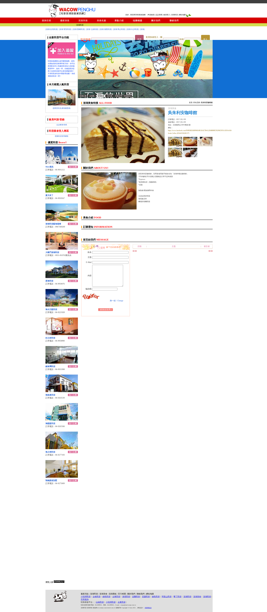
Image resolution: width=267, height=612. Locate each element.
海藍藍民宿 (50, 423)
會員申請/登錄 (57, 119)
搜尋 (139, 39)
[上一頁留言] (136, 251)
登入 (205, 39)
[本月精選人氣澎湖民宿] (62, 104)
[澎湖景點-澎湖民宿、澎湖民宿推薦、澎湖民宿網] (119, 22)
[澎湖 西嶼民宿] (78, 29)
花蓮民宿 (146, 597)
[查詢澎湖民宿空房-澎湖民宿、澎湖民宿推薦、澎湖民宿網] (46, 22)
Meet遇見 (49, 167)
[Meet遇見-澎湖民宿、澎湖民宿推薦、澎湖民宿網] (61, 163)
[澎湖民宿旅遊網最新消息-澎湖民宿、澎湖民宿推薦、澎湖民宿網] (65, 22)
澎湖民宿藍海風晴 (53, 224)
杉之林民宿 (50, 338)
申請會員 (151, 15)
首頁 (190, 102)
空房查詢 (85, 599)
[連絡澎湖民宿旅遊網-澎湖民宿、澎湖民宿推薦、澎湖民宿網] (174, 22)
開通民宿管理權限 (61, 136)
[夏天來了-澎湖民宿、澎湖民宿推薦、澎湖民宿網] (61, 192)
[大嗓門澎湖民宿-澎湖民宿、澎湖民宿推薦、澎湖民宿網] (61, 249)
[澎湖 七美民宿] (92, 29)
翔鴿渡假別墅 (51, 480)
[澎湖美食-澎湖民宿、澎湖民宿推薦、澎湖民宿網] (101, 22)
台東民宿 (116, 597)
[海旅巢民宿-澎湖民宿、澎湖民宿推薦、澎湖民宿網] (61, 391)
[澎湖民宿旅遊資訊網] (71, 17)
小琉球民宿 (86, 597)
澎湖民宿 (174, 15)
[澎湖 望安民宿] (65, 29)
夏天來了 (49, 195)
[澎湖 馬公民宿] (119, 29)
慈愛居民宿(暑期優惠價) (62, 108)
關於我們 (131, 594)
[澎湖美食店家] (175, 145)
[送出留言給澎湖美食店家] (105, 310)
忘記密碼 (159, 15)
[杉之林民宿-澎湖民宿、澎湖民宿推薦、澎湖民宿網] (61, 334)
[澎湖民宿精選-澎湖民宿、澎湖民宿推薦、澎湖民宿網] (137, 22)
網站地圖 (182, 15)
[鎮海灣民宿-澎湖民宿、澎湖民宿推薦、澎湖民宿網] (61, 363)
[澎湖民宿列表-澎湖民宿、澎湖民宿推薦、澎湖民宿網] (83, 22)
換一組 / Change (116, 301)
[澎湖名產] (190, 156)
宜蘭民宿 (136, 597)
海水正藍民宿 (51, 309)
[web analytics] (59, 582)
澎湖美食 (103, 594)
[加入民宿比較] (73, 167)
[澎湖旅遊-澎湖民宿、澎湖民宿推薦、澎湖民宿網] (62, 57)
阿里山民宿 (166, 597)
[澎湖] (142, 29)
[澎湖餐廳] (205, 145)
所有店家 (196, 102)
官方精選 (122, 594)
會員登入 (166, 15)
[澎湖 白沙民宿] (132, 29)
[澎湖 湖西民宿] (105, 29)
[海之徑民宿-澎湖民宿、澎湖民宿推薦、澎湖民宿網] (61, 448)
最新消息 (85, 594)
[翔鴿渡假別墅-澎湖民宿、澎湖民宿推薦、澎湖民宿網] (61, 477)
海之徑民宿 (50, 452)
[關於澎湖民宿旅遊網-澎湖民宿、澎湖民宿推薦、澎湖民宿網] (156, 22)
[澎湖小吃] (175, 156)
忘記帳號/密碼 (61, 125)
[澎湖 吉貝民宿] (51, 29)
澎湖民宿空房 (78, 24)
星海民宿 (49, 281)
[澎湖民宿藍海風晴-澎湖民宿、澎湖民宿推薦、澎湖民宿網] (61, 220)
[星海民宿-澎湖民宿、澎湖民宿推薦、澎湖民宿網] (61, 277)
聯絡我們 (140, 594)
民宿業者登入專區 (59, 130)
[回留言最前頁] (133, 251)
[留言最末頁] (212, 251)
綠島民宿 (106, 597)
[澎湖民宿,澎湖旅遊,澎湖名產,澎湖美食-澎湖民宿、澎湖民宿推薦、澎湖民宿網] (145, 97)
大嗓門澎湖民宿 (52, 252)
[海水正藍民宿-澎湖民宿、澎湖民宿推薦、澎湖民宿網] (61, 306)
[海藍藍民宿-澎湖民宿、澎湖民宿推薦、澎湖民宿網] (61, 420)
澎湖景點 (113, 594)
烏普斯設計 (148, 608)
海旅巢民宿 (50, 395)
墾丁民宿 (177, 597)
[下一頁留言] (209, 251)
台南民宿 (96, 597)
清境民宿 (126, 597)
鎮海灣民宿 (50, 366)
